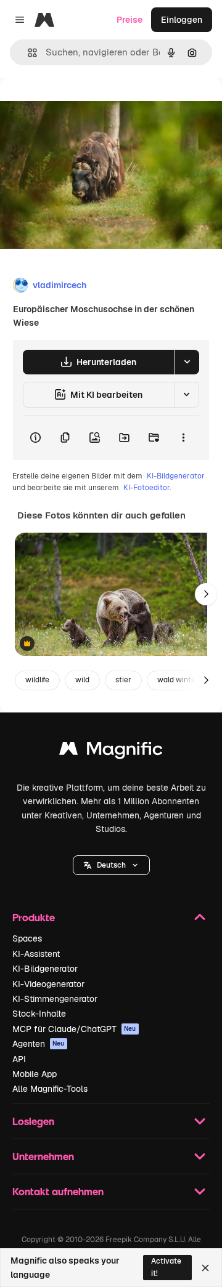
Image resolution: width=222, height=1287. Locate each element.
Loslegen (33, 1121)
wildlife (37, 680)
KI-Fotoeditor (146, 488)
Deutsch (111, 865)
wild (82, 680)
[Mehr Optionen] (183, 438)
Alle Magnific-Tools (50, 1088)
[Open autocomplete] (27, 52)
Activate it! (166, 1267)
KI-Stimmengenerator (54, 998)
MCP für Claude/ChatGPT (74, 1029)
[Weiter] (206, 594)
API (19, 1059)
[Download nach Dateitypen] (187, 362)
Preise (129, 19)
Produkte (33, 917)
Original (79, 105)
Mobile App (34, 1073)
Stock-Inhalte (39, 1013)
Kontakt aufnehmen (58, 1191)
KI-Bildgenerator (176, 476)
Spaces (27, 938)
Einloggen (181, 19)
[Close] (205, 1268)
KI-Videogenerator (48, 984)
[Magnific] (111, 751)
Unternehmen (43, 1156)
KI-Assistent (36, 953)
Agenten (38, 1043)
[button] (111, 865)
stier (123, 680)
